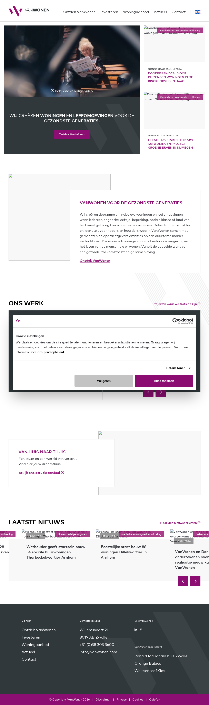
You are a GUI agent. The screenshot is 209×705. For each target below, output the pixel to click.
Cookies (137, 699)
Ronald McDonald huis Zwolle (161, 655)
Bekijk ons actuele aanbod (40, 472)
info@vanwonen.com (98, 651)
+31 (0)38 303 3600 (97, 644)
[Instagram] (141, 630)
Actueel (160, 11)
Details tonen (175, 368)
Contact (179, 11)
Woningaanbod (136, 11)
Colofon (154, 699)
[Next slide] (161, 392)
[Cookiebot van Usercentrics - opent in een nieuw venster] (175, 321)
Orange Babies (148, 663)
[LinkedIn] (136, 630)
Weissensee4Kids (150, 670)
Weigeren (104, 381)
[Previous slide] (148, 392)
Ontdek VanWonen (72, 134)
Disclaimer (103, 699)
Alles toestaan (164, 381)
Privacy (122, 699)
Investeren (109, 11)
